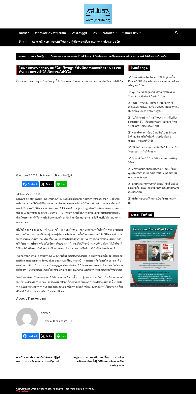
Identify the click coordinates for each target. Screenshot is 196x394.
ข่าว (95, 33)
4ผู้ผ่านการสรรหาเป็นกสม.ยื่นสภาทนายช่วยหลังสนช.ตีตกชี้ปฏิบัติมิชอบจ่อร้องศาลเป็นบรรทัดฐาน (99, 361)
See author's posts (56, 321)
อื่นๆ (21, 42)
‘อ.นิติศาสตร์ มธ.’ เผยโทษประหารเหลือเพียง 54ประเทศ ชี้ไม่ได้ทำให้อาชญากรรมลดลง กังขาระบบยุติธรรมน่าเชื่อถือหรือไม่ (152, 121)
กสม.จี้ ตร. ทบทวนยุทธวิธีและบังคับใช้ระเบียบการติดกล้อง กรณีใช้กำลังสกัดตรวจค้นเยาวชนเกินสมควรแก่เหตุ (153, 188)
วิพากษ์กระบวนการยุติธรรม (50, 33)
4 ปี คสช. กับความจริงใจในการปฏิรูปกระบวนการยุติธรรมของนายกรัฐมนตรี (38, 359)
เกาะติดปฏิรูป (79, 33)
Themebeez (23, 391)
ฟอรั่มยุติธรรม (130, 33)
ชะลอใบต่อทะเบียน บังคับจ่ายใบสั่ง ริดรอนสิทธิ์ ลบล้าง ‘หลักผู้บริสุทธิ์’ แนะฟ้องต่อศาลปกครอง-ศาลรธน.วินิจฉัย (152, 136)
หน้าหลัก (24, 33)
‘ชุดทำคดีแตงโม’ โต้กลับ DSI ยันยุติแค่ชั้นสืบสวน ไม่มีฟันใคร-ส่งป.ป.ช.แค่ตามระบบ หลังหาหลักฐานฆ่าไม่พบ (153, 81)
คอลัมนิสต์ (108, 33)
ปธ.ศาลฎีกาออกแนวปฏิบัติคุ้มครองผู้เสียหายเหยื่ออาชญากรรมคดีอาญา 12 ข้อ (76, 42)
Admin (46, 175)
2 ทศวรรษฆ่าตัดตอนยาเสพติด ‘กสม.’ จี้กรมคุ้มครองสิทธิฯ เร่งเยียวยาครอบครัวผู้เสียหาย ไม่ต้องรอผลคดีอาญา (152, 173)
